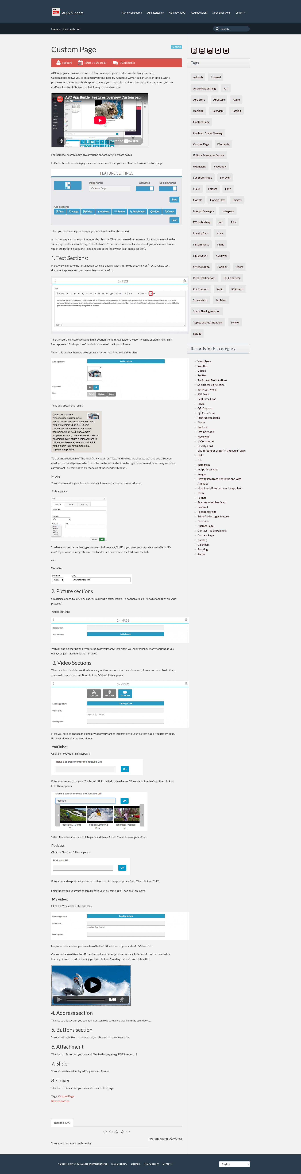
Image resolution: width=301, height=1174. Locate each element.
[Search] (216, 29)
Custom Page (66, 1096)
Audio (236, 99)
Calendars (217, 110)
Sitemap (135, 1163)
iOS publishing (201, 222)
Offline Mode (201, 266)
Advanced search (132, 12)
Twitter (235, 322)
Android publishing (204, 88)
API (226, 88)
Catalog (236, 110)
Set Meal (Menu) (207, 389)
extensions (199, 166)
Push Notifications (204, 277)
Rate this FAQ (62, 1122)
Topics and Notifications (208, 322)
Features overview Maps (212, 502)
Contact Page (201, 121)
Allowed (216, 77)
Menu (220, 244)
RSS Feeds (237, 289)
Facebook (220, 166)
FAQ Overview (119, 1163)
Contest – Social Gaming (207, 133)
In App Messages (203, 211)
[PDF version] (195, 50)
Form (228, 188)
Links (201, 455)
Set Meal (221, 300)
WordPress (204, 361)
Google (197, 199)
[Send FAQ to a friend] (210, 50)
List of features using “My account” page (222, 450)
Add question (199, 12)
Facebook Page (202, 177)
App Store (199, 99)
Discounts (223, 144)
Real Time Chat (207, 398)
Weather (203, 366)
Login (239, 12)
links (233, 222)
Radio (219, 289)
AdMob (198, 77)
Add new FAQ (177, 12)
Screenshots (200, 300)
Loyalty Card (201, 233)
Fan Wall (225, 177)
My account (200, 255)
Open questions (221, 12)
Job (200, 460)
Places (239, 266)
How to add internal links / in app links (220, 488)
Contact (167, 1163)
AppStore (219, 99)
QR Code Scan (232, 277)
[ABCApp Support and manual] (67, 12)
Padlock (222, 266)
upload (197, 333)
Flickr (196, 188)
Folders (212, 188)
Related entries (60, 1100)
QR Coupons (200, 289)
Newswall (221, 255)
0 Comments (127, 62)
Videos (202, 370)
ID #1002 (176, 46)
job (220, 222)
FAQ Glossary (151, 1163)
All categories (155, 12)
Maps (220, 233)
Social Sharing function (206, 311)
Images (237, 199)
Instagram (228, 211)
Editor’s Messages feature (208, 155)
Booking (198, 110)
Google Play (217, 199)
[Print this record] (203, 50)
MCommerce (201, 244)
